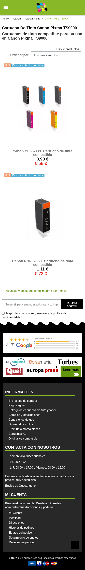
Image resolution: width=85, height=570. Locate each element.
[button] (5, 7)
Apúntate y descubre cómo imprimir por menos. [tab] (36, 290)
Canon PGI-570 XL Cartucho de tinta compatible (42, 263)
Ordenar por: (19, 55)
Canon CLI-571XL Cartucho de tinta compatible (42, 153)
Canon (17, 18)
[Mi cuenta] (72, 7)
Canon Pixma (33, 18)
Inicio (6, 18)
